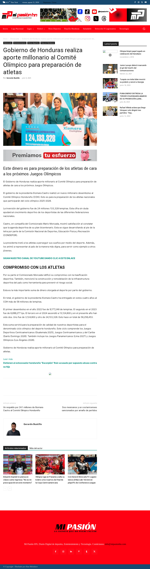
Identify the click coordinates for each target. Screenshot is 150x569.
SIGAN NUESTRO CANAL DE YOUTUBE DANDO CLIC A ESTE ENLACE (39, 258)
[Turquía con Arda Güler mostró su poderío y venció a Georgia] (110, 83)
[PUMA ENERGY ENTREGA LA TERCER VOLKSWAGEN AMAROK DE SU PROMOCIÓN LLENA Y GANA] (110, 97)
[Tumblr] (87, 551)
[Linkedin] (71, 551)
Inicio (5, 38)
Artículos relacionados (15, 448)
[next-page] (10, 488)
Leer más (8, 359)
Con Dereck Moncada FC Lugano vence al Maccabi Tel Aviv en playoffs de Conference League (82, 480)
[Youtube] (145, 2)
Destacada (14, 38)
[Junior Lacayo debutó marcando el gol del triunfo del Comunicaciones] (110, 69)
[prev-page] (5, 488)
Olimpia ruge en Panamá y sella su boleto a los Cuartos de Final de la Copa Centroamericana (49, 480)
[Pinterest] (20, 85)
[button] (143, 28)
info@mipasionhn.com (115, 544)
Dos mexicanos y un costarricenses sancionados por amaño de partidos (79, 409)
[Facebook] (135, 2)
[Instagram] (138, 2)
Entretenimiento (20, 43)
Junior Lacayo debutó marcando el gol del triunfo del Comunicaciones (133, 68)
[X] (142, 2)
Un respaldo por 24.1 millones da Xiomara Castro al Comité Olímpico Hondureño (23, 409)
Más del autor (36, 448)
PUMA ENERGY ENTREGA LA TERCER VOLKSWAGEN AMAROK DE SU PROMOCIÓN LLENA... (133, 96)
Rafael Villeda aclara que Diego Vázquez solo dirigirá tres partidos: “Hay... (133, 110)
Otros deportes (33, 43)
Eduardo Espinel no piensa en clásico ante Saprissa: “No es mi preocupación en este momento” (17, 480)
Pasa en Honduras (47, 43)
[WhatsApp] (26, 85)
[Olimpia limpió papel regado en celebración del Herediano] (110, 55)
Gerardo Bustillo (13, 78)
